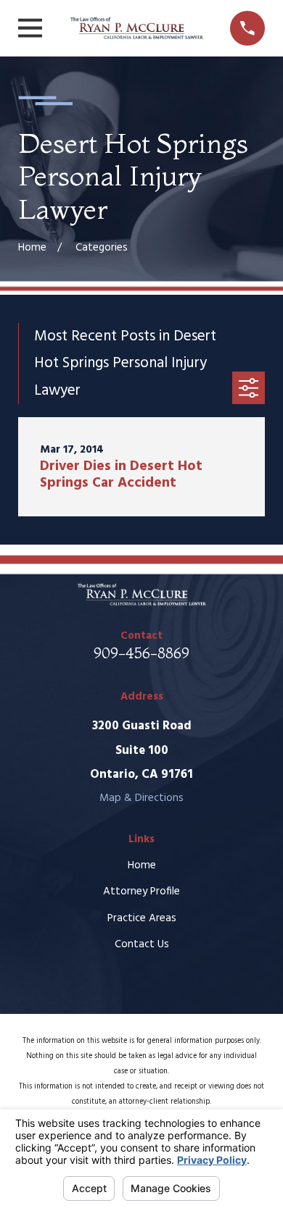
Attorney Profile (141, 891)
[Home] (136, 29)
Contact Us (142, 944)
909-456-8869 (141, 653)
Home (142, 865)
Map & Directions (141, 798)
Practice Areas (141, 918)
